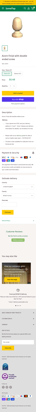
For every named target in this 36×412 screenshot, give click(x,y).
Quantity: (5, 86)
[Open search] (25, 8)
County (4, 191)
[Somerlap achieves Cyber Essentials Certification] (5, 364)
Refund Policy (6, 220)
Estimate (8, 212)
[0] (32, 8)
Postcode (5, 200)
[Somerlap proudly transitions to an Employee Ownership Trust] (9, 374)
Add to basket (18, 93)
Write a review (18, 240)
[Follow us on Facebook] (3, 387)
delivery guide (21, 135)
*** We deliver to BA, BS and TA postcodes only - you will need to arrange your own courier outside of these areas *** (18, 2)
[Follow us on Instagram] (7, 387)
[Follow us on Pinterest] (10, 387)
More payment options (18, 104)
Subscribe (8, 348)
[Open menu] (3, 8)
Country (4, 182)
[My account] (29, 8)
